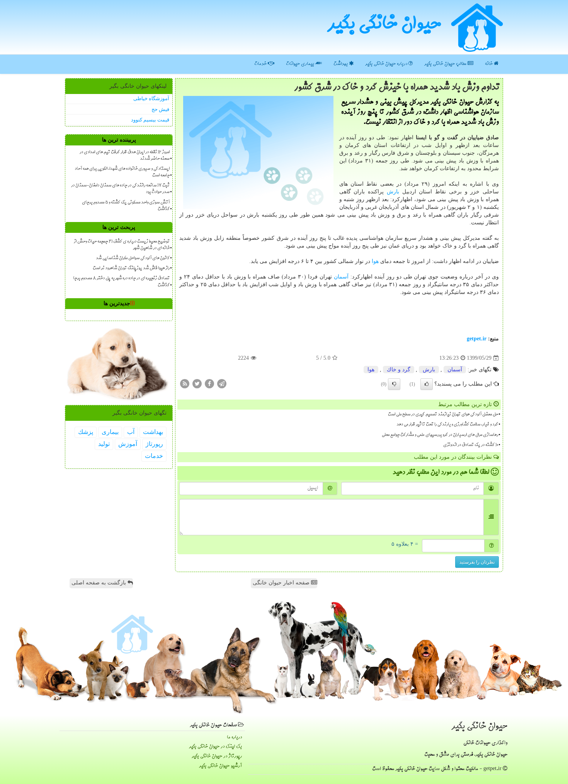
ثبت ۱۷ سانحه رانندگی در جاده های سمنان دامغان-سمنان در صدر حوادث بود (120, 189)
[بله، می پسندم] (426, 384)
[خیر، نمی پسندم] (394, 384)
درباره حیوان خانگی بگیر (386, 64)
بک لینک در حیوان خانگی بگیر (215, 746)
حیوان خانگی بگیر (384, 25)
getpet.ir (476, 339)
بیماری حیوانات (300, 64)
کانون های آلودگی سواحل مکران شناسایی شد (133, 258)
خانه (489, 64)
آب (130, 432)
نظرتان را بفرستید (477, 562)
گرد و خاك (398, 369)
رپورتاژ (154, 444)
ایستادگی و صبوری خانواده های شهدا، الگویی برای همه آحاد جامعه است (122, 172)
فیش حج (160, 109)
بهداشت (341, 64)
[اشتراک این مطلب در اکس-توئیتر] (197, 383)
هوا (375, 261)
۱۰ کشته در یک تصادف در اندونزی (470, 445)
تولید (104, 444)
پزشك (85, 432)
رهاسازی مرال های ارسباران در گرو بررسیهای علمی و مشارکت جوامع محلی (440, 435)
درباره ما (234, 737)
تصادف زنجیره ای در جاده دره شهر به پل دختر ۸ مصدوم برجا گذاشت (121, 281)
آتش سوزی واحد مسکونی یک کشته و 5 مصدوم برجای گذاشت (126, 206)
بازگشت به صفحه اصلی (99, 583)
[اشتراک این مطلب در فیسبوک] (209, 383)
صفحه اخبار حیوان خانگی (282, 583)
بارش (393, 192)
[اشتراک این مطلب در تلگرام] (221, 383)
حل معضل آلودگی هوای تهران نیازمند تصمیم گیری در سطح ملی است (443, 414)
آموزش (127, 444)
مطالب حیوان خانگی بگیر (446, 64)
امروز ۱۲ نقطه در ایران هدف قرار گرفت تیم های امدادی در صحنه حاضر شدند (125, 155)
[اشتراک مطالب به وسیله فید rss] (184, 383)
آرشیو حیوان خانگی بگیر (220, 766)
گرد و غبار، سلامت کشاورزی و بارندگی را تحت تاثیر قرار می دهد (447, 424)
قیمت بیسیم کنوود (150, 120)
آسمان (341, 277)
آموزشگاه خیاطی (151, 98)
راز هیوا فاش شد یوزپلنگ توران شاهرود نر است (131, 268)
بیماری (110, 432)
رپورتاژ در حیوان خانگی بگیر (217, 756)
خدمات (261, 64)
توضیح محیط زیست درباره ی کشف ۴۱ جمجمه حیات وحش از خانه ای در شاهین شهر (122, 245)
